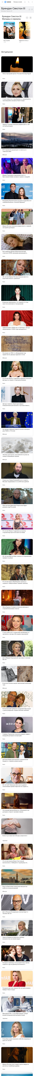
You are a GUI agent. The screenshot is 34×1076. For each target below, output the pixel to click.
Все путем (7, 40)
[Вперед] (30, 17)
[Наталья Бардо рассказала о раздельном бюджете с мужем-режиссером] (17, 754)
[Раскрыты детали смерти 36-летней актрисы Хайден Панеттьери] (17, 983)
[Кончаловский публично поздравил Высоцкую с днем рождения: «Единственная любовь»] (17, 703)
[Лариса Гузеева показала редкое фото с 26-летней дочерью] (17, 119)
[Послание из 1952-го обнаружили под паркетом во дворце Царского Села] (17, 348)
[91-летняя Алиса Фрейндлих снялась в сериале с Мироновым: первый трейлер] (17, 576)
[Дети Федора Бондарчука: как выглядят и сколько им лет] (17, 906)
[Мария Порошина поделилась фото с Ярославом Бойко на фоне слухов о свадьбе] (17, 170)
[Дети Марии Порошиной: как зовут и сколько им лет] (17, 652)
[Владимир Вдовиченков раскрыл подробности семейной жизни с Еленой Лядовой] (17, 195)
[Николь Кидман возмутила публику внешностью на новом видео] (17, 932)
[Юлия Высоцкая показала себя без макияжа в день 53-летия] (17, 1033)
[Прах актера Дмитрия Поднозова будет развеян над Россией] (17, 500)
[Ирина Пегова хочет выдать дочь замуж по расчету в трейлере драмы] (17, 1059)
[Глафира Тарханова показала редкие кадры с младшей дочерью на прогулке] (17, 729)
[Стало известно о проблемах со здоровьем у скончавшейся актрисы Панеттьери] (17, 94)
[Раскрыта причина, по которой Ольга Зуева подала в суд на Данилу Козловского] (17, 957)
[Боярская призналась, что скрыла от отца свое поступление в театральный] (17, 297)
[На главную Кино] (8, 2)
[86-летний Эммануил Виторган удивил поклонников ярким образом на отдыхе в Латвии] (17, 779)
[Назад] (27, 17)
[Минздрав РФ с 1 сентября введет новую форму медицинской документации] (17, 1008)
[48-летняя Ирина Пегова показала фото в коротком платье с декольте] (17, 271)
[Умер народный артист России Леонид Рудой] (17, 68)
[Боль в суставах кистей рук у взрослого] (17, 830)
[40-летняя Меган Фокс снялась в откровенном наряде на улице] (17, 551)
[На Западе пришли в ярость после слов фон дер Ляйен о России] (17, 424)
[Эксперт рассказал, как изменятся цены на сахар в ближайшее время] (17, 449)
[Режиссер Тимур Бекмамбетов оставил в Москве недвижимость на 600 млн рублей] (17, 475)
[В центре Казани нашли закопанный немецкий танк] (17, 678)
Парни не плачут (24, 40)
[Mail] (5, 2)
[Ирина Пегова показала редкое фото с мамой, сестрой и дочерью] (17, 221)
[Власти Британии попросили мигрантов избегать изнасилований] (17, 881)
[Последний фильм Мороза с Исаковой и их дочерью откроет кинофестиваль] (17, 805)
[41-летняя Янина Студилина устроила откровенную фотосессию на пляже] (17, 525)
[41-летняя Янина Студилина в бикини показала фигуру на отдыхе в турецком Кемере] (17, 373)
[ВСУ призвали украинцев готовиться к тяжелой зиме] (17, 144)
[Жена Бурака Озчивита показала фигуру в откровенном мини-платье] (17, 602)
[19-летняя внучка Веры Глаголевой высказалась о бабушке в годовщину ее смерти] (17, 856)
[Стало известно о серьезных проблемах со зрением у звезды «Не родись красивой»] (17, 627)
